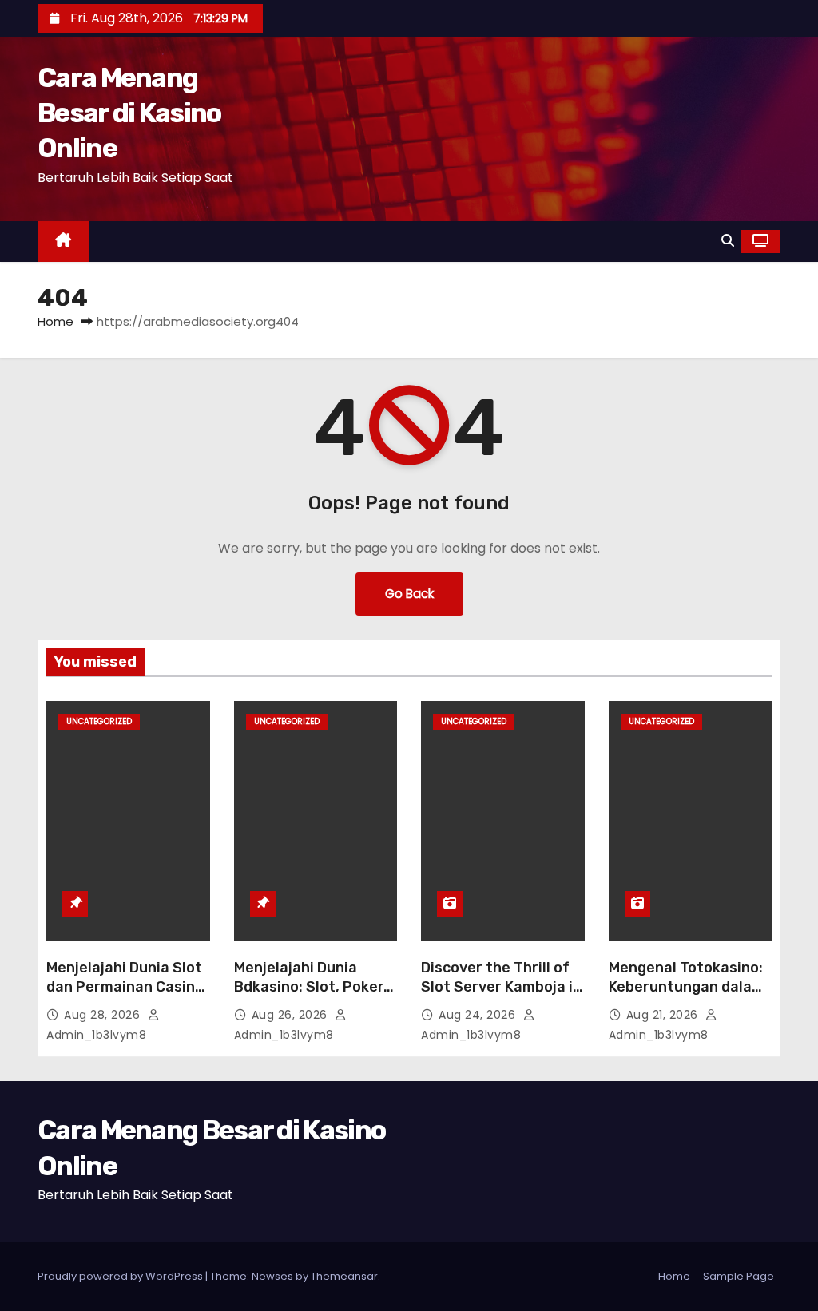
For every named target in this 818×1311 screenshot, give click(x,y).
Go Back (409, 593)
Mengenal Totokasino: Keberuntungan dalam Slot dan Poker (686, 987)
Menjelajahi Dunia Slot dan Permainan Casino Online (125, 987)
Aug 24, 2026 (479, 1015)
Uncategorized (99, 721)
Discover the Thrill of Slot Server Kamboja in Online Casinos (501, 987)
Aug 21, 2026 (664, 1015)
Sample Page (738, 1276)
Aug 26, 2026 (292, 1015)
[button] (727, 241)
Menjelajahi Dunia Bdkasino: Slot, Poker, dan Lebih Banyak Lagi (312, 987)
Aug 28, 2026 (104, 1015)
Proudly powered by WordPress (121, 1276)
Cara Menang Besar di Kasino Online (129, 112)
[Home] (63, 241)
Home (55, 321)
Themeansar (344, 1276)
